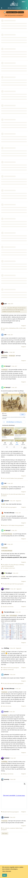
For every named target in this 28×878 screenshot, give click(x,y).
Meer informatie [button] (6, 871)
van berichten (13, 8)
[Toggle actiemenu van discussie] (26, 8)
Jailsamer (5, 692)
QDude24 (5, 547)
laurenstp (5, 355)
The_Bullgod (14, 615)
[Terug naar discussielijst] (1, 8)
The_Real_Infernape (7, 534)
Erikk (5, 308)
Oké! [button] (4, 875)
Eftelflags (5, 761)
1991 (4, 504)
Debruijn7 (12, 355)
